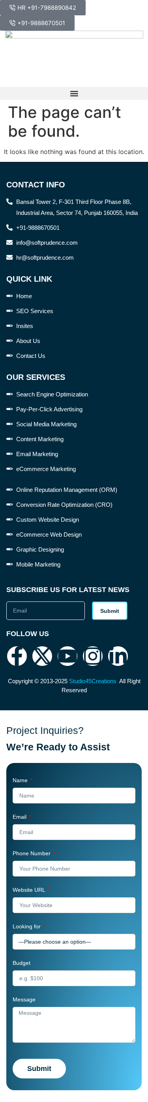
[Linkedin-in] (118, 656)
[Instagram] (92, 656)
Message (24, 999)
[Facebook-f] (17, 656)
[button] (74, 93)
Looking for (27, 926)
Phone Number (32, 853)
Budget (21, 963)
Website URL (30, 890)
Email (20, 817)
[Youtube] (67, 656)
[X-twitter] (42, 656)
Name (21, 780)
